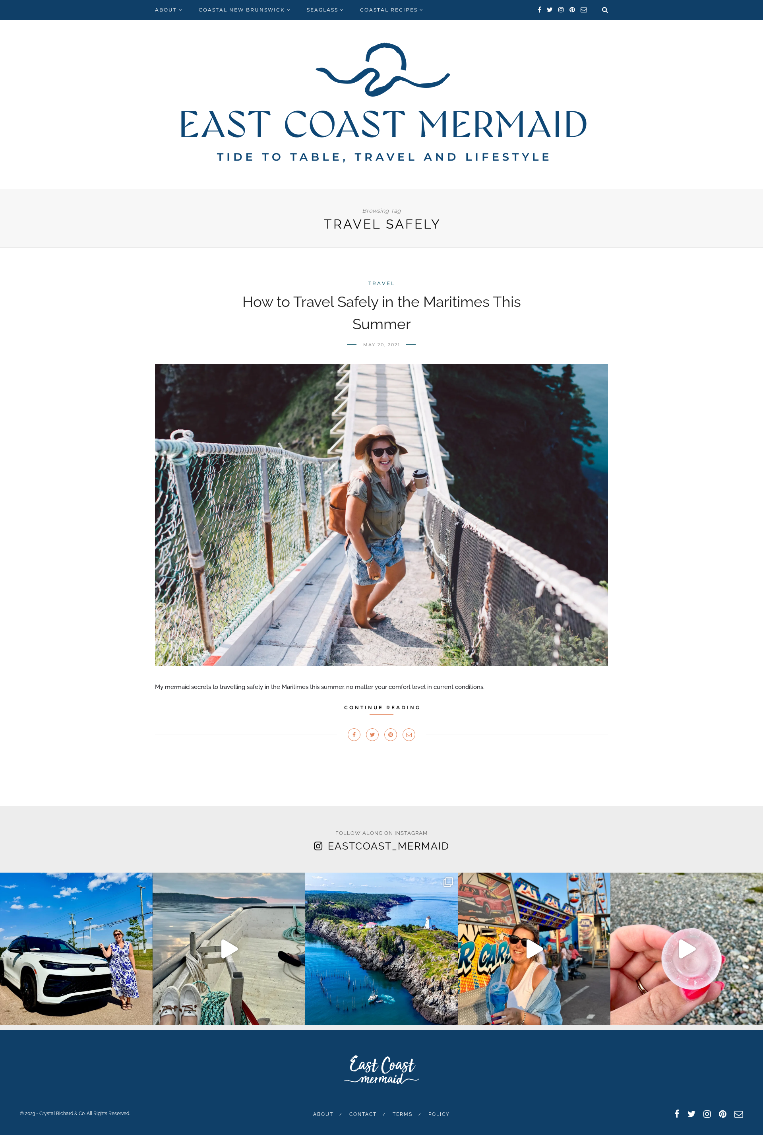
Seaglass (322, 10)
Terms (402, 1114)
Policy (439, 1114)
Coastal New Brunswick (242, 10)
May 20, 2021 (381, 344)
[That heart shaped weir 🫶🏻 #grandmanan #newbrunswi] (381, 949)
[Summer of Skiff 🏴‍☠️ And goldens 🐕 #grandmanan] (229, 949)
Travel (381, 283)
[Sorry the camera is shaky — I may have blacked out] (686, 949)
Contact (363, 1114)
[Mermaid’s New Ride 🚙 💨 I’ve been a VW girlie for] (76, 949)
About (166, 10)
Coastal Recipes (389, 10)
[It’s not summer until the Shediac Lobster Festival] (534, 949)
